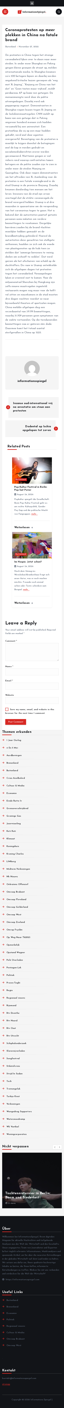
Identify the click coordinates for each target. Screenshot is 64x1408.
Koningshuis (13, 846)
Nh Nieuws (12, 876)
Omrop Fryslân (14, 930)
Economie (12, 793)
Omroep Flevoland (16, 899)
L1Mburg (11, 861)
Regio (10, 990)
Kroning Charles (15, 854)
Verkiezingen (13, 1104)
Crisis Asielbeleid (16, 778)
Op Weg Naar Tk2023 (18, 937)
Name (9, 666)
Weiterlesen (22, 527)
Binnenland (12, 763)
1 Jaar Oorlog (14, 740)
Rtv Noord (12, 1021)
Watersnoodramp (16, 1119)
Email (9, 681)
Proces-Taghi (13, 983)
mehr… (34, 514)
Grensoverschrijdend (17, 808)
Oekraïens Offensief (17, 884)
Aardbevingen (14, 755)
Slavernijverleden (16, 1051)
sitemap (6, 1384)
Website (9, 695)
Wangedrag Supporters (19, 1111)
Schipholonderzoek (16, 1043)
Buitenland (10, 47)
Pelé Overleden (15, 960)
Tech (9, 1081)
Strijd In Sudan (15, 1074)
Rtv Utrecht (13, 1036)
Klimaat (11, 839)
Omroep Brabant (16, 892)
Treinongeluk (13, 1089)
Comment (11, 641)
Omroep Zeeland (16, 922)
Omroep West (14, 915)
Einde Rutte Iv (14, 801)
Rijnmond (11, 1005)
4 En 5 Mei (12, 748)
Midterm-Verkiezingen (18, 869)
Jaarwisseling (14, 823)
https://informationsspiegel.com (22, 1279)
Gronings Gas (14, 816)
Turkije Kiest (13, 1096)
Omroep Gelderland (17, 907)
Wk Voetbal (13, 1127)
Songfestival (13, 1058)
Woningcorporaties (17, 1134)
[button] (55, 1147)
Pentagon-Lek (14, 968)
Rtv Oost (11, 1028)
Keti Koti (11, 831)
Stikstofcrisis (13, 1066)
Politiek (10, 975)
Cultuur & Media (15, 786)
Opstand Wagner (16, 952)
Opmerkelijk (13, 945)
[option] (32, 1180)
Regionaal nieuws (16, 998)
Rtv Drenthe (13, 1013)
